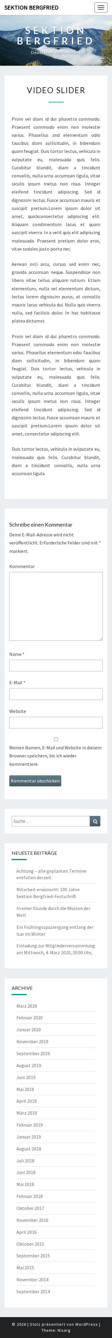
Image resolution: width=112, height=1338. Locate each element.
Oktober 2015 (30, 1244)
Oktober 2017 (30, 1208)
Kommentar (22, 566)
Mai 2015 (25, 1268)
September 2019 (33, 1053)
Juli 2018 (25, 1161)
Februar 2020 (29, 1018)
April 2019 (26, 1101)
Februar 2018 (29, 1196)
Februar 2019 (29, 1125)
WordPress (86, 1324)
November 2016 (32, 1220)
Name (16, 654)
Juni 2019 (26, 1077)
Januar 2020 (28, 1029)
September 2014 (33, 1291)
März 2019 (26, 1113)
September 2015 (33, 1256)
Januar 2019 (28, 1137)
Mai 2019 (25, 1089)
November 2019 (32, 1041)
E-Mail (17, 682)
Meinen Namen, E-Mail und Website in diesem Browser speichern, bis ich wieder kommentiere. (55, 756)
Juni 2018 (26, 1172)
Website (17, 711)
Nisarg (64, 1330)
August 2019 (28, 1065)
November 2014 (32, 1279)
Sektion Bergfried (31, 7)
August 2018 (28, 1149)
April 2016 (26, 1232)
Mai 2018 (25, 1184)
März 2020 (26, 1006)
